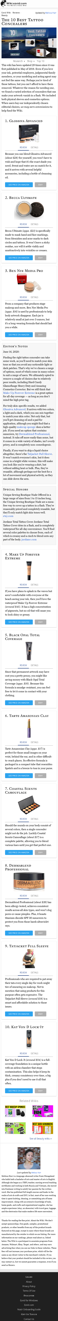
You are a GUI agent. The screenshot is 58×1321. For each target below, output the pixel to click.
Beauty (5, 15)
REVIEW (23, 147)
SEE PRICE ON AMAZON (19, 184)
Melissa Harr (36, 1172)
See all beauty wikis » (41, 1138)
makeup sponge (26, 427)
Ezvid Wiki (6, 12)
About (29, 1281)
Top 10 (40, 60)
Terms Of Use (29, 1290)
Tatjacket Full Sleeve (39, 454)
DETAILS (34, 147)
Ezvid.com (29, 1304)
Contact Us (29, 1319)
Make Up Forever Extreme (19, 392)
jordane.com (29, 539)
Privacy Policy (29, 1286)
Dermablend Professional (34, 434)
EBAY (40, 184)
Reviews (16, 12)
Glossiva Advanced (14, 409)
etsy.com (8, 516)
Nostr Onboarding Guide (29, 1309)
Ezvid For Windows (29, 1300)
